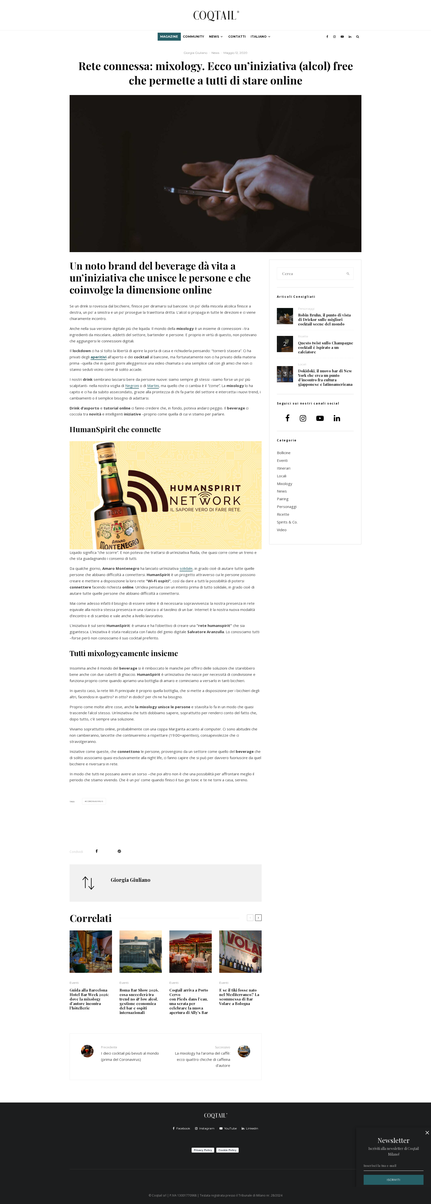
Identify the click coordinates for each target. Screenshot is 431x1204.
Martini (153, 385)
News (214, 36)
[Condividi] (97, 851)
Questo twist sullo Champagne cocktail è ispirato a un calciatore (325, 347)
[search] (348, 274)
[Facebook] (327, 36)
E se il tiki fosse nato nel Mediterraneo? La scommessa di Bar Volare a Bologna (239, 997)
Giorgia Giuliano (195, 53)
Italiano (259, 36)
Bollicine (284, 452)
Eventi (74, 983)
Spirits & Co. (287, 521)
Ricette (303, 336)
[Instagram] (334, 36)
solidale (186, 568)
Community (193, 36)
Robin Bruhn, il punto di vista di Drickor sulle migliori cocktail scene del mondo (324, 319)
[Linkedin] (350, 36)
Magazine (169, 36)
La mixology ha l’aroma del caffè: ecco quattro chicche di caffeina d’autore (202, 1056)
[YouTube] (342, 36)
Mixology (284, 483)
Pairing (283, 498)
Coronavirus (94, 801)
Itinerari (283, 468)
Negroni (132, 385)
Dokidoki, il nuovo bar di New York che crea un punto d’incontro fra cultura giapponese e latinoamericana (325, 378)
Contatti (237, 36)
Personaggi (306, 308)
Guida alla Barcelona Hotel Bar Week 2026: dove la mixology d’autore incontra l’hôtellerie (89, 999)
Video (282, 529)
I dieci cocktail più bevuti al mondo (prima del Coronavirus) (130, 1053)
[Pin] (119, 851)
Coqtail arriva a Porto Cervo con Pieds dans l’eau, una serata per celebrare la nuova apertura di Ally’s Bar (189, 1001)
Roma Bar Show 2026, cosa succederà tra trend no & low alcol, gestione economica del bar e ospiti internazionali (139, 1001)
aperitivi (99, 356)
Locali (302, 364)
